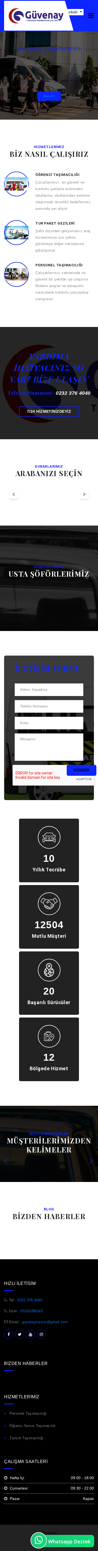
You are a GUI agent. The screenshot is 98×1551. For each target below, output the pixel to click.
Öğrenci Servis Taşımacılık (33, 1426)
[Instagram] (41, 1334)
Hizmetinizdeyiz (49, 411)
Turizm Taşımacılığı (26, 1438)
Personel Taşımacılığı (28, 1413)
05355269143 (31, 1311)
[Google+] (30, 1334)
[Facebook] (8, 1334)
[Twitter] (19, 1334)
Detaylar (49, 96)
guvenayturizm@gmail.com (45, 1322)
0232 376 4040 (73, 393)
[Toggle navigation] (91, 15)
